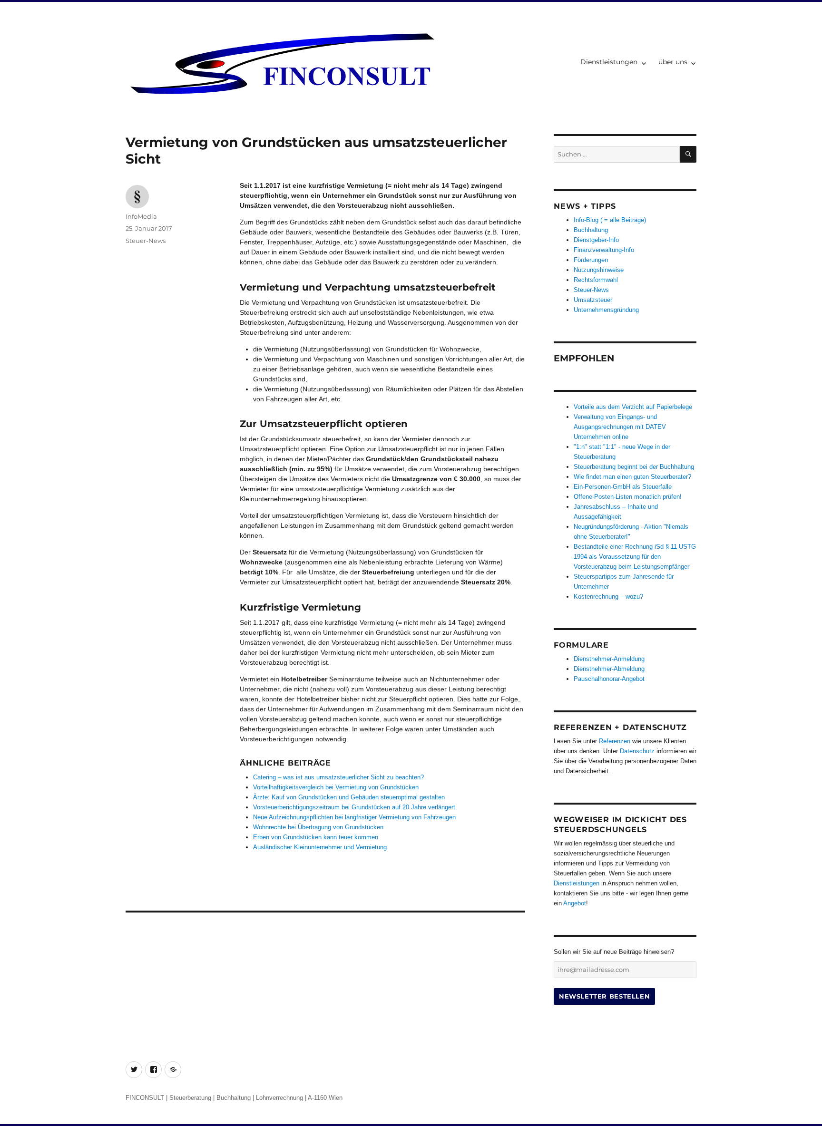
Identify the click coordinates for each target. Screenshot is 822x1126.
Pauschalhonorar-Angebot (609, 678)
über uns (672, 62)
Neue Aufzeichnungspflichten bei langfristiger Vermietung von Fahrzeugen (354, 817)
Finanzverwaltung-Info (604, 249)
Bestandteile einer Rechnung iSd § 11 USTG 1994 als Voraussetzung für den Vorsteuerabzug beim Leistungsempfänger (635, 556)
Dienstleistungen (608, 62)
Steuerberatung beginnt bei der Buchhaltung (634, 466)
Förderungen (591, 259)
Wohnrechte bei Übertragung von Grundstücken (318, 827)
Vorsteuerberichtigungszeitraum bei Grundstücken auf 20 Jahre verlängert (354, 807)
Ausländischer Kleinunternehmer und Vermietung (320, 847)
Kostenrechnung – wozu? (608, 596)
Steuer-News (146, 240)
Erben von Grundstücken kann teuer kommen (315, 837)
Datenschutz (637, 751)
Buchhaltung (591, 229)
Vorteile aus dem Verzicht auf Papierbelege (633, 406)
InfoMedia (141, 216)
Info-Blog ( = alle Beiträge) (610, 219)
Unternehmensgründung (606, 309)
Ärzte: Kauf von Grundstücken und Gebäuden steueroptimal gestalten (349, 797)
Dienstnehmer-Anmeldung (609, 658)
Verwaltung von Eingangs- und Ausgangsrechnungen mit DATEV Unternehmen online (620, 426)
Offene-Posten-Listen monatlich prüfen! (628, 496)
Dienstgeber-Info (596, 239)
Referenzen (614, 741)
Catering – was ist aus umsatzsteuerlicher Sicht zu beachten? (338, 777)
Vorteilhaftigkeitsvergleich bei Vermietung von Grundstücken (336, 787)
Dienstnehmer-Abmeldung (609, 668)
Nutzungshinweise (599, 269)
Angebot (574, 903)
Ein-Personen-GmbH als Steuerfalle (623, 486)
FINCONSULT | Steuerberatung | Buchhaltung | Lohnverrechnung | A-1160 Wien (234, 1097)
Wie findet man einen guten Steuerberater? (632, 476)
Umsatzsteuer (593, 299)
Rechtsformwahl (596, 279)
